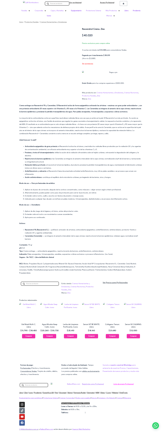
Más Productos (111, 11)
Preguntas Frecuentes (111, 403)
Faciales (24, 11)
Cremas (119, 398)
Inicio (21, 22)
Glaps (102, 393)
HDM (97, 393)
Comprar (28, 336)
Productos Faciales (32, 22)
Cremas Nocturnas (131, 93)
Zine (98, 96)
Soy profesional (75, 3)
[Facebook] (22, 423)
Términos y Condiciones (112, 406)
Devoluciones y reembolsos (113, 413)
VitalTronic (123, 393)
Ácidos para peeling (83, 398)
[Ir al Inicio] (30, 2)
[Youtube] (22, 417)
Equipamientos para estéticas (30, 398)
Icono (31, 393)
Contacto (89, 413)
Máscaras (127, 398)
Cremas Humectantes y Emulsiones (53, 22)
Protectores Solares (93, 11)
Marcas (109, 16)
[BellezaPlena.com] (73, 385)
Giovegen (62, 393)
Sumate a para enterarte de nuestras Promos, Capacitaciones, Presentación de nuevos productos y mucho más (121, 368)
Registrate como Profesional (93, 384)
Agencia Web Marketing (81, 429)
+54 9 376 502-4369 (77, 413)
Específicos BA (48, 393)
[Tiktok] (22, 410)
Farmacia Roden (80, 393)
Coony (108, 393)
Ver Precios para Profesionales (115, 283)
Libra (21, 393)
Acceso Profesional (107, 3)
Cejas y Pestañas (57, 11)
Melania (115, 393)
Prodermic (38, 393)
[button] (155, 425)
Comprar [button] (70, 336)
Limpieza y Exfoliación (106, 398)
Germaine (90, 393)
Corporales (39, 11)
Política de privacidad (111, 409)
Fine (56, 393)
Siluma (70, 393)
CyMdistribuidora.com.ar (28, 429)
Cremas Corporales (67, 398)
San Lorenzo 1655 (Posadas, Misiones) (75, 403)
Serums (94, 398)
